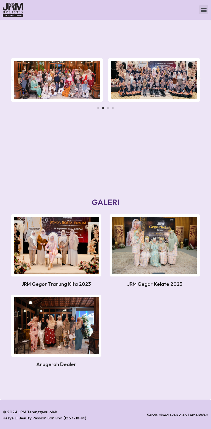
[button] (203, 9)
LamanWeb (198, 415)
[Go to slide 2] (103, 108)
